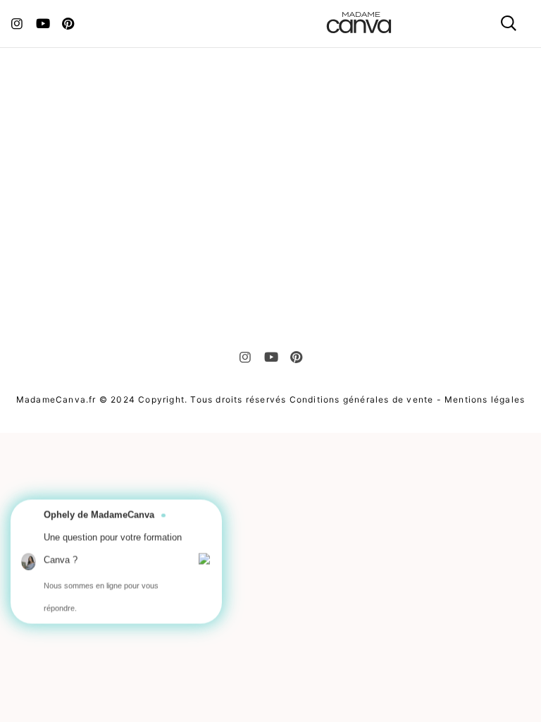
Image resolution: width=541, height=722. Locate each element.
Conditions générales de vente (362, 399)
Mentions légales (484, 399)
